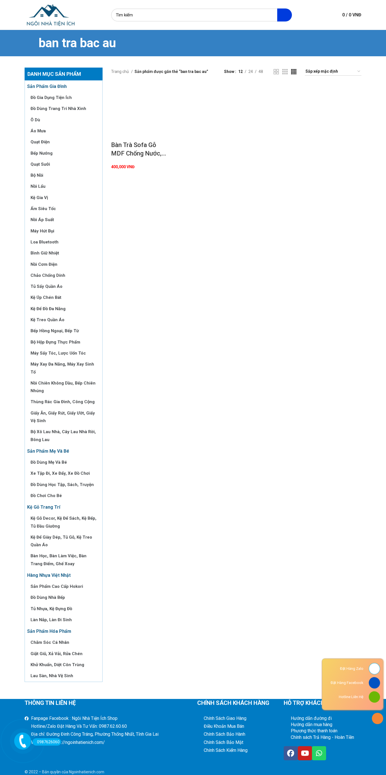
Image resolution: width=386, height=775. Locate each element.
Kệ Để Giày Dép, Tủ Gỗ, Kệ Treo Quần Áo (61, 541)
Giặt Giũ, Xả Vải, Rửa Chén (57, 653)
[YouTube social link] (322, 15)
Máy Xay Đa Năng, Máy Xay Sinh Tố (62, 368)
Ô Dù (35, 119)
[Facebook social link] (309, 15)
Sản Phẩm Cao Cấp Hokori (57, 586)
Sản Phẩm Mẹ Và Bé (48, 451)
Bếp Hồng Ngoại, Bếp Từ (55, 330)
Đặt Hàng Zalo (351, 668)
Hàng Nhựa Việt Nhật (49, 575)
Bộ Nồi (37, 175)
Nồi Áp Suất (42, 219)
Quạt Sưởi (40, 164)
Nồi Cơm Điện (44, 264)
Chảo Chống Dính (48, 275)
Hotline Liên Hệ (351, 697)
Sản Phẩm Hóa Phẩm (49, 631)
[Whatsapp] (319, 753)
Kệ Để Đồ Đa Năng (48, 308)
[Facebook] (291, 753)
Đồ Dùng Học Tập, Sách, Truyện (62, 484)
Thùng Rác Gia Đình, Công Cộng (63, 401)
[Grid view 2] (276, 71)
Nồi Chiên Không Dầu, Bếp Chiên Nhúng (63, 387)
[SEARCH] (284, 14)
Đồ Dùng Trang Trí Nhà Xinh (58, 108)
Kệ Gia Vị (39, 197)
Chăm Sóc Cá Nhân (50, 642)
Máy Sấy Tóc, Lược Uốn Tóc (58, 353)
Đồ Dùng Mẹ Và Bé (49, 462)
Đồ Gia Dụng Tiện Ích (51, 97)
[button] (118, 91)
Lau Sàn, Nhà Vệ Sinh (52, 675)
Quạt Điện (40, 141)
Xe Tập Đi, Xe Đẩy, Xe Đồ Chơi (60, 473)
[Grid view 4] (293, 71)
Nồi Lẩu (38, 186)
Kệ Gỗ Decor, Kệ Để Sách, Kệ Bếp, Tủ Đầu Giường (63, 522)
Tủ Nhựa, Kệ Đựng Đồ (51, 608)
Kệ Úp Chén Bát (46, 297)
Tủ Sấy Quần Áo (46, 286)
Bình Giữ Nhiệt (45, 253)
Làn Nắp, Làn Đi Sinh (51, 619)
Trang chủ (120, 71)
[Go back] (32, 43)
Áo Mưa (38, 130)
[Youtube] (305, 753)
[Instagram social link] (316, 15)
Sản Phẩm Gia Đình (47, 86)
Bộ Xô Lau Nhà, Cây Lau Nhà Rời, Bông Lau (63, 435)
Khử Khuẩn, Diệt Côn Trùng (57, 664)
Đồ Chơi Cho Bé (46, 495)
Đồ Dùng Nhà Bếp (48, 597)
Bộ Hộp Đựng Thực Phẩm (55, 342)
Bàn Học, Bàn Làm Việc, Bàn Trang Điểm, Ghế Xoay (58, 559)
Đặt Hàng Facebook (347, 683)
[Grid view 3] (285, 71)
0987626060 (48, 742)
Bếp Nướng (42, 153)
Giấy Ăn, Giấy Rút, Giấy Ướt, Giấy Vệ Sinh (63, 417)
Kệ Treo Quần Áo (47, 319)
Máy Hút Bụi (42, 231)
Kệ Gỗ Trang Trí (43, 507)
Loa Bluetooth (44, 242)
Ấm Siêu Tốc (43, 208)
